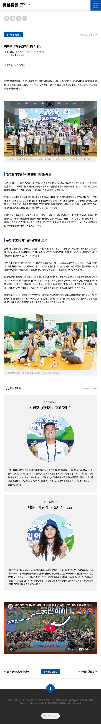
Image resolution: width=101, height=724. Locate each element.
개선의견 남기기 (50, 715)
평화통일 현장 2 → (88, 34)
